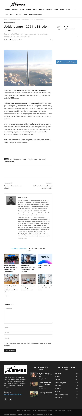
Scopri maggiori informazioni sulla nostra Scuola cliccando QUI (55, 411)
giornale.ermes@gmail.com (13, 394)
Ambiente (41, 9)
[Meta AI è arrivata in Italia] (45, 259)
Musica (12, 14)
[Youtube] (10, 399)
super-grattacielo (9, 161)
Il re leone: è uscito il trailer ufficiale (13, 187)
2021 (11, 159)
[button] (75, 10)
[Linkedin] (24, 44)
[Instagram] (5, 399)
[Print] (34, 44)
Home (5, 19)
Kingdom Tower (32, 159)
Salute (68, 9)
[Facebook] (6, 44)
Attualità (15, 9)
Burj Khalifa (17, 159)
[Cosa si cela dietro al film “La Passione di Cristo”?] (34, 384)
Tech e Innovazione (14, 19)
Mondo (28, 9)
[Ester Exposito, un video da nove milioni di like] (34, 374)
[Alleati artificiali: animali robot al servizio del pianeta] (45, 279)
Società (22, 9)
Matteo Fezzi (9, 40)
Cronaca (7, 9)
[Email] (29, 44)
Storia (35, 9)
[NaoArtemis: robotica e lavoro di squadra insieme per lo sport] (28, 279)
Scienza (56, 9)
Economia (49, 9)
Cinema (25, 14)
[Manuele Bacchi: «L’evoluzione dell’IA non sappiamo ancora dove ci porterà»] (28, 259)
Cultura (18, 14)
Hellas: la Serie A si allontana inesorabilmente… (43, 187)
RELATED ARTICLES (18, 249)
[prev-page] (5, 296)
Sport (6, 14)
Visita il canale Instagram (68, 62)
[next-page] (8, 296)
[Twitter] (11, 44)
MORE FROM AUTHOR (37, 249)
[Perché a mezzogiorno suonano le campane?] (34, 394)
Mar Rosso (42, 159)
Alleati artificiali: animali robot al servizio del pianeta (45, 288)
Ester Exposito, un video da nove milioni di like (45, 374)
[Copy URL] (43, 44)
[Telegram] (38, 44)
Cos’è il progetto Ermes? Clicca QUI (27, 411)
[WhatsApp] (20, 44)
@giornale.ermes (69, 29)
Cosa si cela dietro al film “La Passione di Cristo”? (45, 384)
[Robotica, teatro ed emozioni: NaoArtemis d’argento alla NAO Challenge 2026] (11, 259)
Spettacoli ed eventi (35, 14)
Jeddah (24, 159)
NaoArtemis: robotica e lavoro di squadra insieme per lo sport (28, 288)
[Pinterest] (15, 44)
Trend (62, 9)
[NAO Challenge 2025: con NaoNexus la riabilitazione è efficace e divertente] (11, 279)
